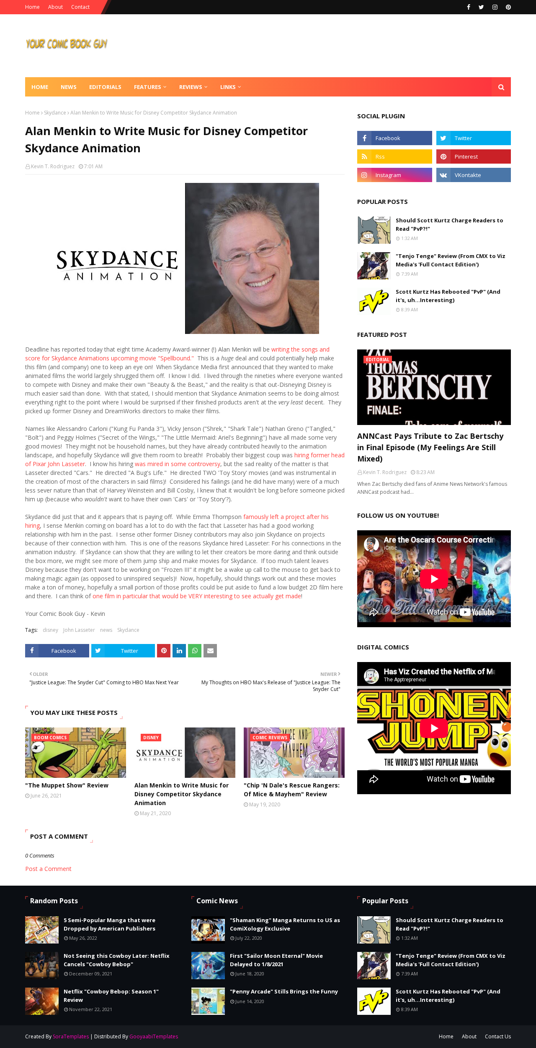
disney (50, 629)
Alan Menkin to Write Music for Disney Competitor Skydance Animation (181, 794)
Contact (80, 6)
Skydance (55, 112)
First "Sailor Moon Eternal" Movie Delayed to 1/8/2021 (276, 960)
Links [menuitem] (228, 87)
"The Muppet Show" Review (66, 785)
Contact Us (498, 1036)
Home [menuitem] (39, 87)
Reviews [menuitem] (190, 87)
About (55, 6)
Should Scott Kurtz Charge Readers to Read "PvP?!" (449, 224)
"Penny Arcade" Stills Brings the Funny (284, 991)
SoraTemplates (71, 1036)
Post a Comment (48, 869)
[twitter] (481, 7)
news (106, 629)
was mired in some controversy (177, 464)
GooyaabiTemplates (153, 1036)
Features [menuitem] (147, 87)
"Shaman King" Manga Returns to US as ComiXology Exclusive (285, 924)
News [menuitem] (69, 87)
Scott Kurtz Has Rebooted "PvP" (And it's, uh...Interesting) (448, 296)
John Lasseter (79, 629)
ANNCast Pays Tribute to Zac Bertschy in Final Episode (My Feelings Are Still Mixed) (430, 447)
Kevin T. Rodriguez (53, 166)
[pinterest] (507, 7)
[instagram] (495, 7)
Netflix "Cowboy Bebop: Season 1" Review (111, 996)
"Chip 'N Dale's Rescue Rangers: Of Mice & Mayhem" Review (292, 789)
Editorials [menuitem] (105, 87)
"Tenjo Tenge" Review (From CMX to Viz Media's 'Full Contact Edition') (450, 260)
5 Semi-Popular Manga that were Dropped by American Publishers (109, 924)
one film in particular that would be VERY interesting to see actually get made (197, 596)
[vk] (473, 175)
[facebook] (468, 7)
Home (32, 6)
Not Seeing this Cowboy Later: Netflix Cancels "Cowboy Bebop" (117, 960)
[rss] (394, 156)
